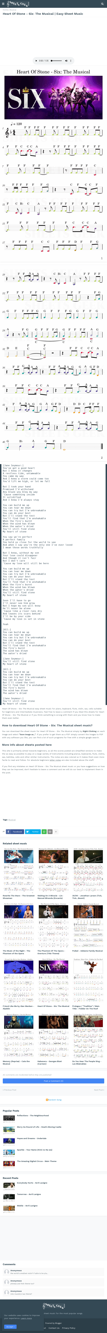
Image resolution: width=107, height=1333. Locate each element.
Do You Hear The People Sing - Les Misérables (86, 1062)
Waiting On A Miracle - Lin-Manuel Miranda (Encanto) (50, 897)
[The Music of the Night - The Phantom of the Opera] (19, 925)
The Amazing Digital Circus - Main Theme (36, 1161)
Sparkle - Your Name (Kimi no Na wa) (34, 1150)
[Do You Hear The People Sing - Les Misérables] (88, 1036)
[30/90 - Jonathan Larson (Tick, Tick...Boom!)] (88, 870)
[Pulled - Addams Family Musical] (88, 925)
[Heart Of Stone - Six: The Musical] (53, 980)
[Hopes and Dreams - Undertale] (9, 1141)
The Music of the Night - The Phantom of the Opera (16, 952)
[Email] (50, 831)
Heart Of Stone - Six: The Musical (53, 1006)
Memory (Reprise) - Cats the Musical (16, 1062)
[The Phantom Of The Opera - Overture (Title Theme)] (53, 925)
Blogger (58, 1323)
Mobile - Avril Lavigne (27, 1206)
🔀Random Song (53, 1100)
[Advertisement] (53, 36)
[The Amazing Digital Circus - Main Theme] (9, 1164)
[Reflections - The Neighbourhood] (9, 1118)
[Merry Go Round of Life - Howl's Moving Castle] (9, 1130)
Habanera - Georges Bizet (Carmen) (49, 1062)
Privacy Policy (68, 1328)
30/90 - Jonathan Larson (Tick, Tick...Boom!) (87, 897)
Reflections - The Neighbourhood (33, 1115)
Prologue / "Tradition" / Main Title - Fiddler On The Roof (85, 1007)
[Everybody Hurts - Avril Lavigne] (9, 1186)
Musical (13, 10)
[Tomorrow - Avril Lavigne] (9, 1197)
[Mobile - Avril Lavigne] (9, 1208)
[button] (3, 3)
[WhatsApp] (44, 831)
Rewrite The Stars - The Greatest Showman (19, 897)
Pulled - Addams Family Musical (87, 951)
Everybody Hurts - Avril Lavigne (32, 1183)
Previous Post (10, 1090)
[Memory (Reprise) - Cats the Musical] (19, 1036)
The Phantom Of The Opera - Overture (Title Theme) (51, 952)
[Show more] (55, 831)
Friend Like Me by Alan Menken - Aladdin (18, 1007)
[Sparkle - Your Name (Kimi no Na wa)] (9, 1153)
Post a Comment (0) (53, 1081)
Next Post (98, 1090)
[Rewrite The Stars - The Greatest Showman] (19, 870)
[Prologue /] (88, 980)
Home (5, 10)
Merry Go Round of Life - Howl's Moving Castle (39, 1127)
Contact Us (54, 1328)
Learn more (26, 1318)
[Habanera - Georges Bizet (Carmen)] (53, 1036)
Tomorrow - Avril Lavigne (29, 1194)
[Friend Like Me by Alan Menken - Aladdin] (19, 980)
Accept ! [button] (10, 1327)
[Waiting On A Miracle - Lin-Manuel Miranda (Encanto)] (53, 870)
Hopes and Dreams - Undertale (31, 1138)
